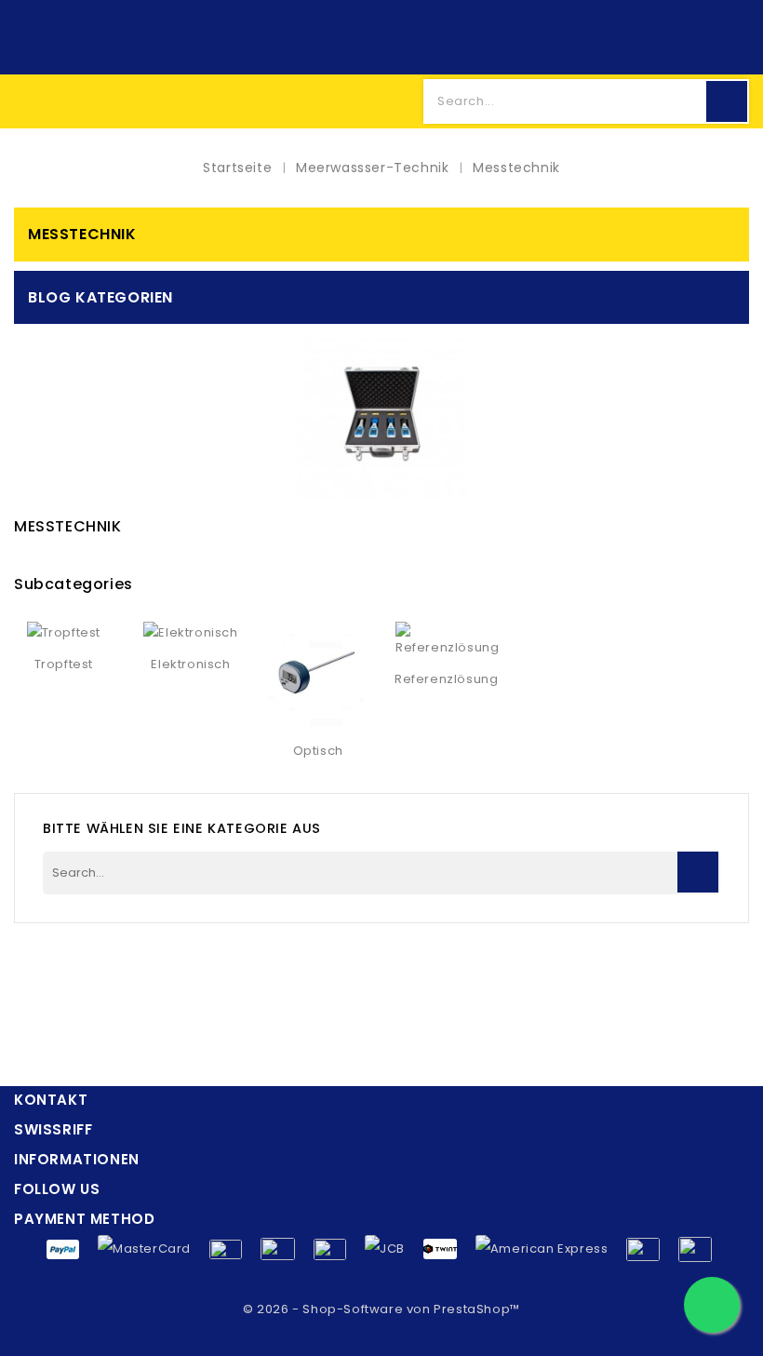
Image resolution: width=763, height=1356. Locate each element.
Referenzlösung (446, 679)
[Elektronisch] (190, 633)
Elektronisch (190, 664)
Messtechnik (82, 234)
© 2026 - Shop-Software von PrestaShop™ (381, 1309)
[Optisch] (317, 676)
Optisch (318, 750)
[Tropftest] (63, 633)
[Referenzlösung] (447, 640)
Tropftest (63, 664)
